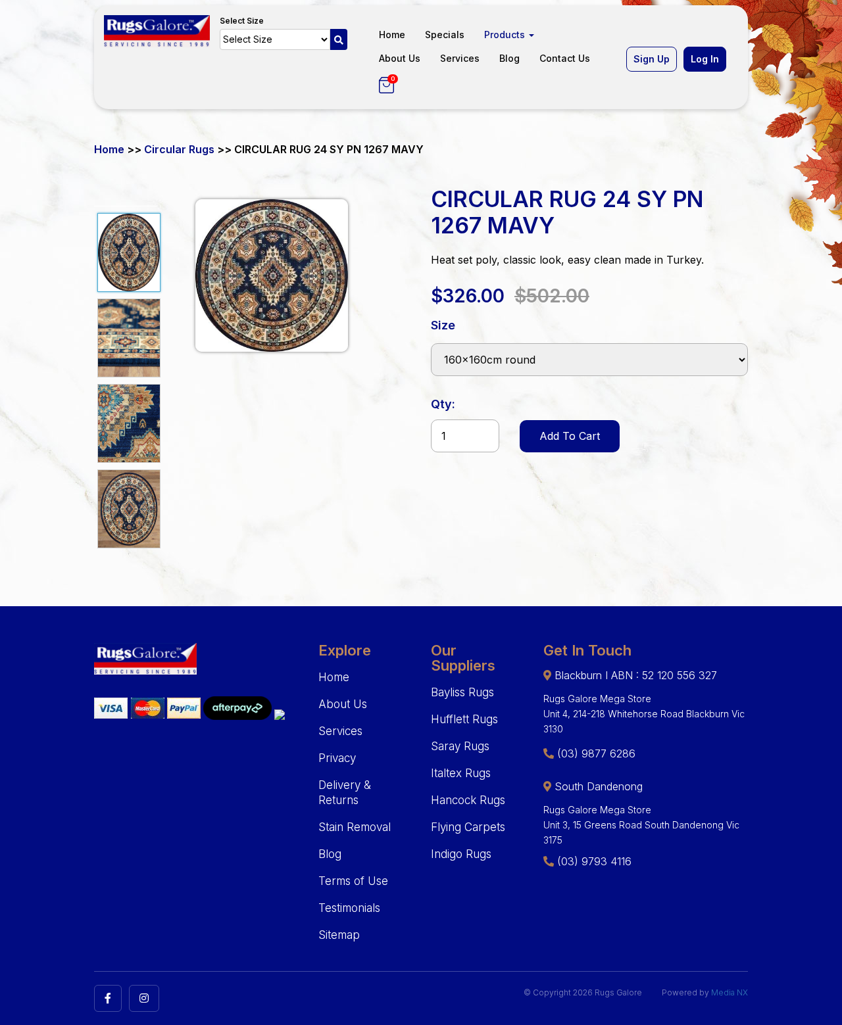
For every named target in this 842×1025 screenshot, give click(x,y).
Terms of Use (353, 881)
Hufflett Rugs (464, 719)
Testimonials (349, 908)
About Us (399, 58)
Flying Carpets (468, 827)
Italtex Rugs (461, 773)
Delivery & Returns (344, 792)
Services (460, 58)
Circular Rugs (179, 149)
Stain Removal (354, 827)
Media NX (729, 992)
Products (506, 34)
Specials (444, 34)
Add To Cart (569, 435)
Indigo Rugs (461, 854)
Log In (705, 58)
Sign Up (651, 58)
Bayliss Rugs (462, 692)
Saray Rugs (460, 746)
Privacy (337, 758)
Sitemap (339, 935)
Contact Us (564, 58)
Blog (509, 58)
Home (392, 34)
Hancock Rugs (468, 800)
